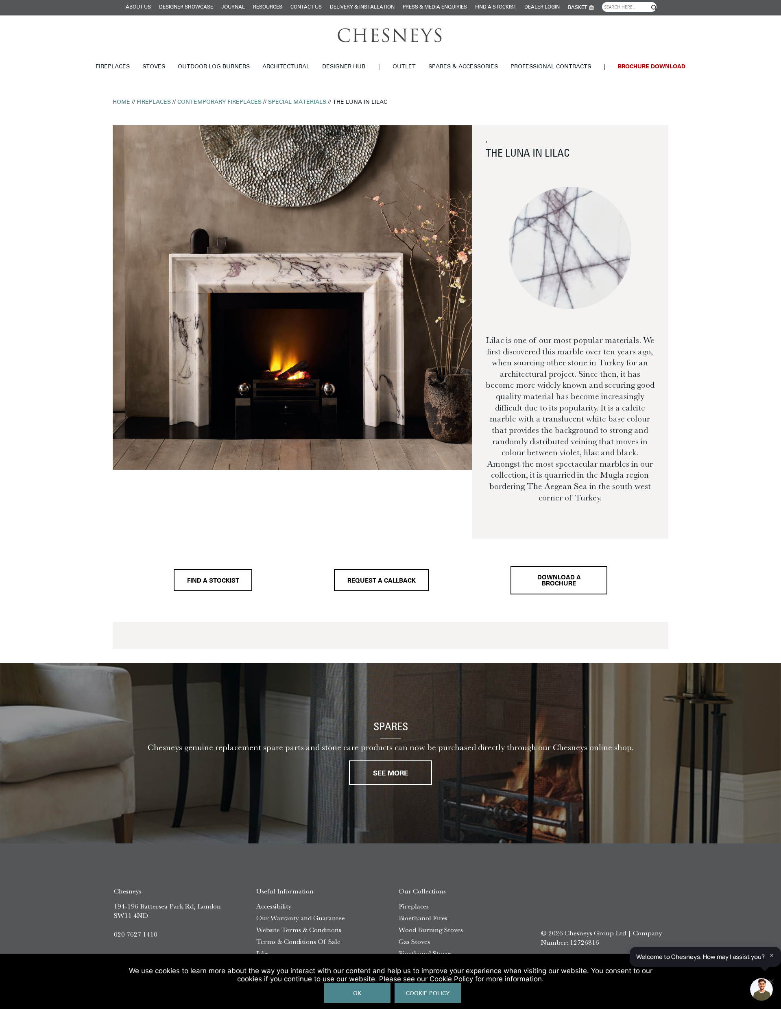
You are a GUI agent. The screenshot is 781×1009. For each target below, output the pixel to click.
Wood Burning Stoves (431, 930)
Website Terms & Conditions (298, 930)
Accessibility (274, 906)
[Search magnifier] (653, 7)
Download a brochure (559, 581)
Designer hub (343, 67)
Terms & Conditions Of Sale (298, 941)
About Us (138, 7)
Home (121, 102)
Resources (267, 7)
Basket (577, 7)
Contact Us (306, 7)
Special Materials (297, 102)
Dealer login (542, 7)
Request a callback (381, 581)
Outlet (404, 67)
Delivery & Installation (362, 7)
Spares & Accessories (463, 67)
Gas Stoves (414, 941)
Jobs (262, 953)
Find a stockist (495, 7)
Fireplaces (113, 67)
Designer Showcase (186, 7)
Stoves (153, 67)
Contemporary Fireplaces (219, 102)
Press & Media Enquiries (435, 7)
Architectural (286, 67)
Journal (233, 7)
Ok (357, 993)
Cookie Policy (427, 993)
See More (390, 773)
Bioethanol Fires (423, 918)
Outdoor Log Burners (214, 67)
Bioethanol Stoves (425, 953)
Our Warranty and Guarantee (300, 918)
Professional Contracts (550, 67)
